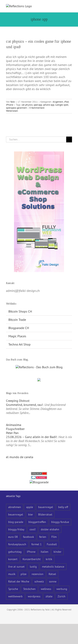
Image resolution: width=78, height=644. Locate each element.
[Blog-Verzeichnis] (39, 478)
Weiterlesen (12, 110)
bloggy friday (16, 529)
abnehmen (14, 507)
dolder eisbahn (50, 529)
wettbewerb (15, 596)
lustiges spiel (61, 104)
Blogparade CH (18, 328)
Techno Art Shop (19, 344)
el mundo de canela (19, 457)
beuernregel (15, 514)
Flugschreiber (15, 429)
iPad (66, 101)
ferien (42, 537)
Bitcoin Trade (17, 320)
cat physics (27, 104)
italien (44, 551)
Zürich (61, 596)
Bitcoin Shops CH (20, 311)
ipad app (38, 104)
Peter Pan (12, 433)
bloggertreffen (37, 522)
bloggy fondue (60, 522)
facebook (28, 537)
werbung (61, 589)
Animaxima (13, 425)
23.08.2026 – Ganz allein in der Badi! (31, 437)
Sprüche (13, 589)
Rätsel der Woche (18, 581)
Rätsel (52, 574)
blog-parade (15, 522)
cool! (33, 529)
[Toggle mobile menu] (70, 6)
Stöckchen (29, 589)
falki (12, 101)
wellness (46, 589)
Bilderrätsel (45, 514)
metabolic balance (53, 566)
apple (29, 507)
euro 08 (13, 537)
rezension (37, 574)
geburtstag (15, 551)
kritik (49, 559)
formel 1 (36, 544)
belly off (63, 507)
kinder (57, 551)
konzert (12, 559)
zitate (49, 596)
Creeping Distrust (17, 401)
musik (11, 574)
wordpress (34, 596)
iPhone (9, 104)
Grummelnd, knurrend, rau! (24, 405)
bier (30, 514)
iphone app (48, 104)
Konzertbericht (32, 559)
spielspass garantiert (16, 107)
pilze (23, 574)
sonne (52, 581)
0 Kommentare (36, 107)
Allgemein (58, 101)
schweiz (39, 581)
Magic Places (17, 336)
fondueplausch (17, 544)
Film (54, 537)
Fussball (52, 544)
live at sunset (16, 566)
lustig (33, 566)
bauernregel (45, 507)
